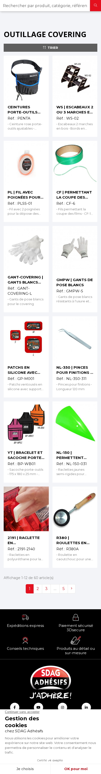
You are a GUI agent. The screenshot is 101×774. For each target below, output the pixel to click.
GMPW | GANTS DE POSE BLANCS (74, 282)
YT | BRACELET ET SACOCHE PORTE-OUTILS (25, 455)
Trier (53, 48)
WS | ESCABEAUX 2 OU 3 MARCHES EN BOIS (74, 110)
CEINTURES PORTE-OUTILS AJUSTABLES (23, 110)
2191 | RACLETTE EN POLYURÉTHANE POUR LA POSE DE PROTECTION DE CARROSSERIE (25, 540)
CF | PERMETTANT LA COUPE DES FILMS (74, 195)
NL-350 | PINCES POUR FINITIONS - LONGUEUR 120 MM (74, 370)
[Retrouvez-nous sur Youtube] (38, 707)
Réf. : (12, 118)
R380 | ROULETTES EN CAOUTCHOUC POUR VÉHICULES (73, 540)
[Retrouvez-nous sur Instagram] (62, 707)
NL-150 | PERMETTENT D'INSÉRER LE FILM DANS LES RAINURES (74, 455)
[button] (25, 620)
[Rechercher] (95, 5)
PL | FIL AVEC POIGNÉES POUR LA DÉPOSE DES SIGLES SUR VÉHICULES (24, 195)
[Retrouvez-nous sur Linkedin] (86, 707)
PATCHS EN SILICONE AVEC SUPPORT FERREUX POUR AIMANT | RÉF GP (24, 370)
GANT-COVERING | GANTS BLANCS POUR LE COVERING (25, 280)
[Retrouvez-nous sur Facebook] (14, 707)
